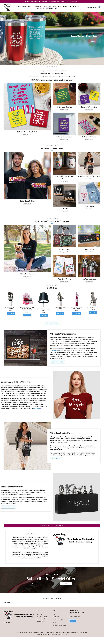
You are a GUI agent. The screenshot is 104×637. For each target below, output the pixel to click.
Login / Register (90, 7)
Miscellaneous (62, 6)
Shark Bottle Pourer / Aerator (60, 308)
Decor (45, 6)
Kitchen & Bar (37, 6)
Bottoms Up (40, 8)
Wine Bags (52, 6)
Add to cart (11, 313)
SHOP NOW (93, 41)
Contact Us (56, 616)
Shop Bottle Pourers (8, 507)
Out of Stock (77, 313)
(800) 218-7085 (60, 525)
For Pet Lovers (74, 6)
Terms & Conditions (42, 619)
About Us (39, 614)
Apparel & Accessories (23, 6)
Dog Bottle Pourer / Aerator (93, 307)
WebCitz (66, 634)
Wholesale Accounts (42, 616)
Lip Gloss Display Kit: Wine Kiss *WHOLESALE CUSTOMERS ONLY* (27, 309)
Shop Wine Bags (56, 458)
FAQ (54, 614)
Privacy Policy (40, 621)
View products (27, 134)
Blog (56, 8)
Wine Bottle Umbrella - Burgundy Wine (76, 308)
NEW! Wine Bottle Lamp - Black (43, 309)
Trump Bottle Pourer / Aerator (10, 308)
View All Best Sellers (52, 323)
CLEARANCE (49, 8)
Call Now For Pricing (57, 362)
